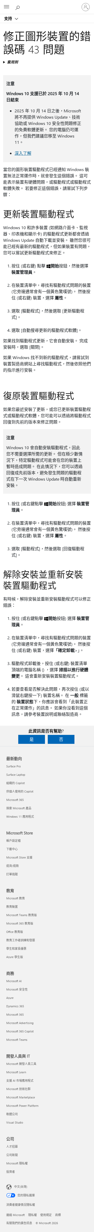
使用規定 (46, 1215)
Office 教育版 (14, 932)
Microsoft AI (14, 981)
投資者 (10, 1172)
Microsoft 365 (15, 800)
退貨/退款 (12, 866)
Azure (10, 998)
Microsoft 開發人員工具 (21, 1064)
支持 (8, 18)
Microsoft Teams (16, 1040)
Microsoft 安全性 (17, 989)
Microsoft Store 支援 (19, 857)
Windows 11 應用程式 (20, 816)
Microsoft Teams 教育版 (21, 915)
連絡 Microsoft (15, 1215)
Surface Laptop (15, 775)
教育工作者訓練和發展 (20, 940)
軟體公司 (12, 1114)
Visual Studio (14, 1122)
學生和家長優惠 (16, 948)
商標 (58, 1215)
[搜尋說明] (18, 7)
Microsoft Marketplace (20, 1097)
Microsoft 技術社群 (18, 1089)
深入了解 (23, 153)
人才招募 (12, 1146)
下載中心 (12, 849)
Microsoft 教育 (15, 898)
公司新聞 (12, 1155)
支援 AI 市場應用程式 (19, 1080)
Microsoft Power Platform (22, 1106)
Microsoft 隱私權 (17, 1163)
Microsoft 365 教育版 (19, 923)
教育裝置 (12, 907)
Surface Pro (13, 766)
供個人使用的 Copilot (19, 791)
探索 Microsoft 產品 (18, 808)
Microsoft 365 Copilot (20, 1031)
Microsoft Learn (16, 1072)
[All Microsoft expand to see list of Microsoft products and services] (6, 7)
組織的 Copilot (15, 783)
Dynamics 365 (15, 1006)
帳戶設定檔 (13, 841)
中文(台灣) (20, 1187)
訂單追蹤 (12, 874)
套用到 (12, 61)
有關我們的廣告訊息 (19, 1223)
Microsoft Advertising (19, 1023)
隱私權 (32, 1215)
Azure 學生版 (14, 957)
